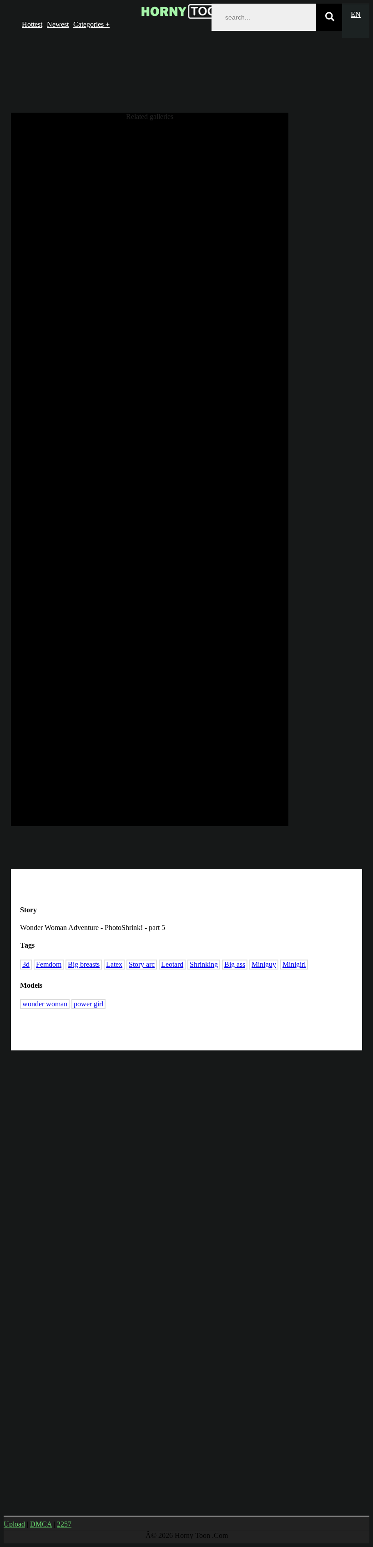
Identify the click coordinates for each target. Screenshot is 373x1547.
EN (356, 14)
